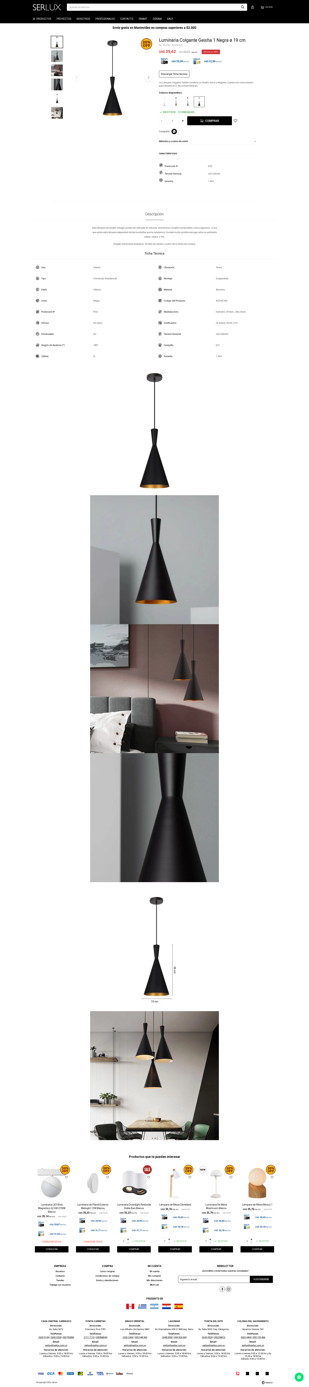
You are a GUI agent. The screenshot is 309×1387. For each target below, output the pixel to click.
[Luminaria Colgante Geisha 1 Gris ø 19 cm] (187, 101)
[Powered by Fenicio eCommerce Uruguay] (267, 1382)
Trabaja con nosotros (60, 1285)
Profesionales (105, 18)
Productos (43, 18)
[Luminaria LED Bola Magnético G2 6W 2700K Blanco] (51, 1183)
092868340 (101, 1337)
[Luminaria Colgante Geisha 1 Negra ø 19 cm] (199, 101)
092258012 (219, 1337)
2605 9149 (43, 1337)
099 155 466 (259, 1337)
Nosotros (83, 18)
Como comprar (107, 1271)
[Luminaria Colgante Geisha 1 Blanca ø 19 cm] (164, 101)
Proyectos (64, 18)
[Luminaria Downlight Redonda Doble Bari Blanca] (134, 1183)
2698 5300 (167, 1337)
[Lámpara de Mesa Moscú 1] (257, 1183)
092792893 (68, 1337)
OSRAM (157, 18)
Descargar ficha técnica (174, 74)
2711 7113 (89, 1337)
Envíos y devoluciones (107, 1280)
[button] (242, 7)
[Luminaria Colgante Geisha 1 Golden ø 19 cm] (176, 101)
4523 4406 (246, 1337)
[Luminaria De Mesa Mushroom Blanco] (216, 1183)
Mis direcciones (155, 1280)
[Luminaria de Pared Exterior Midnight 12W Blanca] (93, 1183)
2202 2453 (128, 1337)
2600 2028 (56, 1337)
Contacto (126, 18)
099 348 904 (141, 1337)
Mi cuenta (155, 1271)
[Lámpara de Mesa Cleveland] (175, 1183)
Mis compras (154, 1276)
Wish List (154, 1285)
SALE (170, 18)
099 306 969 (180, 1337)
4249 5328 (207, 1337)
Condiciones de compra (107, 1276)
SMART (143, 18)
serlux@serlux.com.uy (56, 1345)
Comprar (212, 121)
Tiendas (60, 1280)
